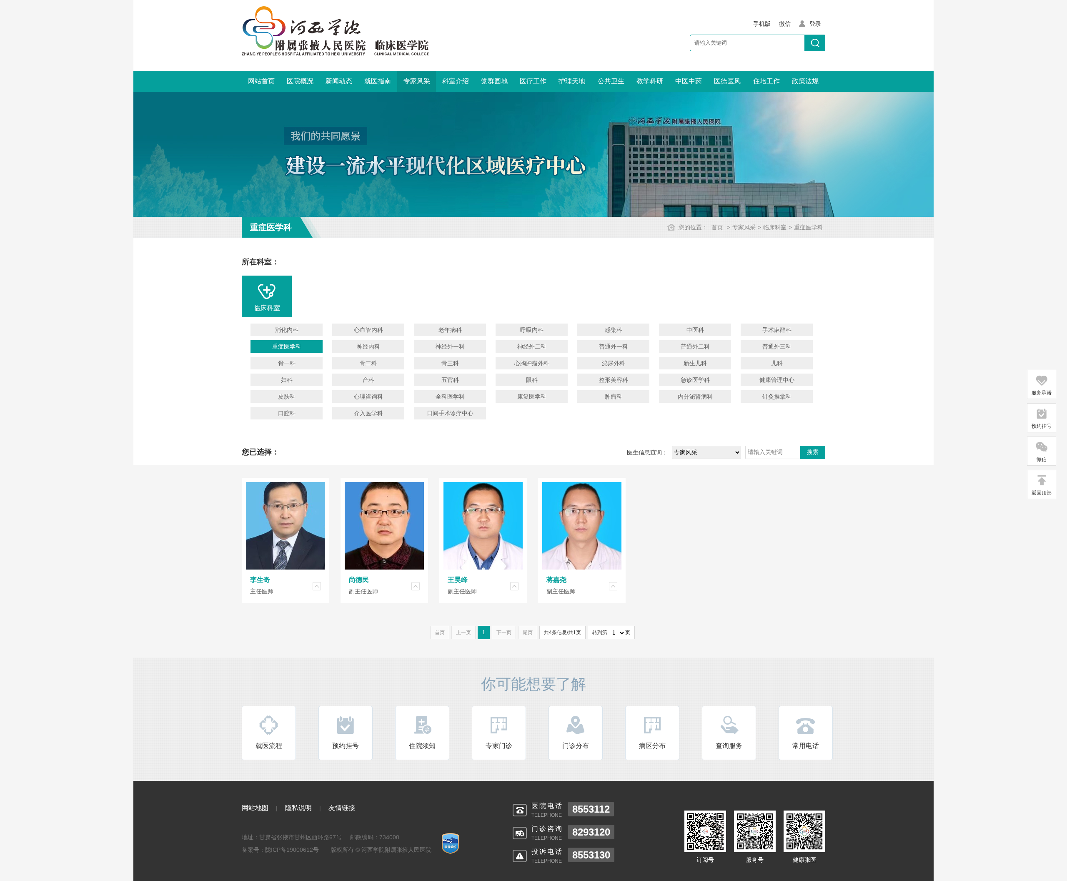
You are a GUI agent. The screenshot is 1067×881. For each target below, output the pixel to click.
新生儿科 (695, 363)
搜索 (813, 452)
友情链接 (341, 807)
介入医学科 (368, 413)
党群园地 (494, 81)
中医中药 (688, 81)
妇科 (287, 379)
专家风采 (416, 81)
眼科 (532, 379)
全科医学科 (450, 396)
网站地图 (255, 807)
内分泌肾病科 (695, 396)
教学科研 (649, 81)
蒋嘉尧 (556, 579)
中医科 (695, 329)
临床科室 (774, 227)
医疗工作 (533, 81)
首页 (717, 227)
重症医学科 (808, 227)
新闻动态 (339, 81)
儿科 (777, 363)
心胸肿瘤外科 (531, 363)
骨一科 (287, 363)
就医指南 (377, 81)
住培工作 (766, 81)
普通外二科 (695, 346)
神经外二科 (531, 346)
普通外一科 (613, 346)
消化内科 (286, 329)
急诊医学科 (695, 379)
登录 (815, 23)
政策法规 (805, 81)
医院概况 (300, 81)
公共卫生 (611, 81)
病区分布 (652, 745)
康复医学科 (531, 396)
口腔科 (287, 413)
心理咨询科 (368, 396)
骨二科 (368, 363)
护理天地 (572, 81)
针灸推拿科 (776, 396)
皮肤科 (287, 396)
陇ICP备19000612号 (292, 849)
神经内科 (368, 346)
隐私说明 (298, 807)
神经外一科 (450, 346)
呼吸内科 (532, 329)
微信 (1042, 459)
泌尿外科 (613, 363)
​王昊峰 (458, 579)
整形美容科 (613, 379)
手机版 (762, 23)
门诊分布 (575, 745)
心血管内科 (368, 329)
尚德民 (359, 579)
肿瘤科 (613, 396)
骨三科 (450, 363)
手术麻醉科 (776, 329)
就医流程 (268, 745)
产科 (368, 379)
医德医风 (727, 81)
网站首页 (261, 81)
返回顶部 (1042, 493)
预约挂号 (345, 745)
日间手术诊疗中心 (450, 413)
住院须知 (422, 745)
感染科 (613, 329)
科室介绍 (455, 81)
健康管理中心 (776, 379)
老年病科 (450, 329)
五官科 (450, 379)
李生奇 (260, 579)
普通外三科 (776, 346)
